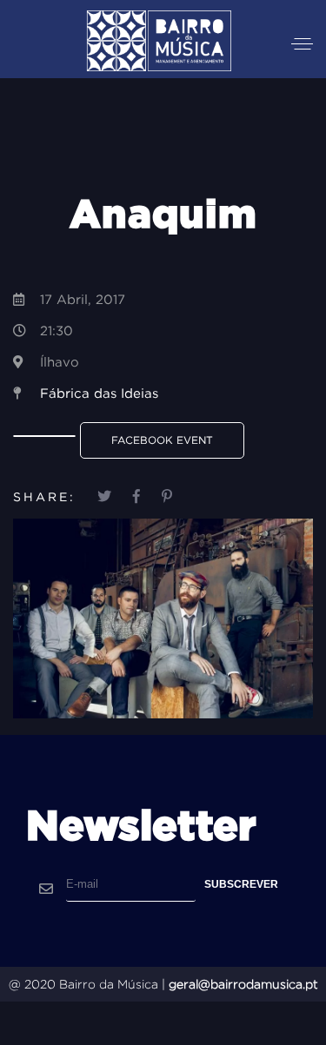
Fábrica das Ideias (99, 393)
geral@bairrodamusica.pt (243, 984)
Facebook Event (162, 440)
